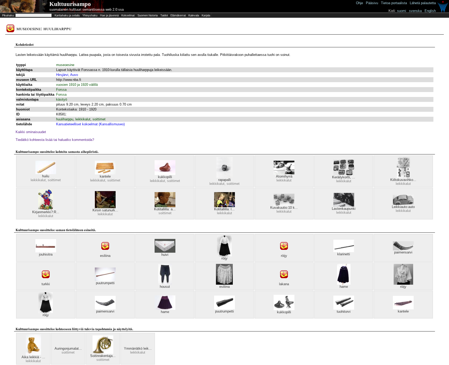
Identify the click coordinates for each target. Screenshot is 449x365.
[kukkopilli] (165, 174)
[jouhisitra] (45, 251)
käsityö (61, 99)
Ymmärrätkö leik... (138, 348)
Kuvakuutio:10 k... (284, 208)
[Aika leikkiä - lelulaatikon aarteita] (33, 354)
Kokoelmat (128, 15)
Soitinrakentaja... (103, 356)
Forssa (61, 90)
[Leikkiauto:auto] (403, 204)
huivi (164, 255)
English (430, 11)
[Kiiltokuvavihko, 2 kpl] (403, 177)
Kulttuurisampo (70, 4)
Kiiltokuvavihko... (403, 180)
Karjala (206, 15)
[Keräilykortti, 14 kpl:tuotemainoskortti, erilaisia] (343, 174)
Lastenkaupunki (343, 209)
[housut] (165, 283)
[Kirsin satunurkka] (105, 207)
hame (344, 287)
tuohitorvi (344, 312)
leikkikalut (82, 119)
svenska (415, 11)
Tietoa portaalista (394, 3)
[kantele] (105, 173)
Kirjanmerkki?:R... (45, 212)
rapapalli (224, 180)
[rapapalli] (224, 177)
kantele (105, 176)
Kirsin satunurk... (105, 210)
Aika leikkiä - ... (33, 357)
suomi (401, 11)
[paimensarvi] (403, 249)
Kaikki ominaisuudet (31, 132)
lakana (284, 284)
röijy (224, 258)
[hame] (344, 283)
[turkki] (46, 281)
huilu (45, 176)
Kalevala (193, 15)
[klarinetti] (343, 251)
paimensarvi (403, 252)
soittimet (99, 119)
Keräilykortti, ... (343, 177)
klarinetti (343, 254)
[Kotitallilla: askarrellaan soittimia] (165, 206)
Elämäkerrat (178, 15)
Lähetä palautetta (423, 3)
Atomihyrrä (284, 176)
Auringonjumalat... (68, 348)
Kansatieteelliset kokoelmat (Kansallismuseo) (90, 124)
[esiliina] (105, 253)
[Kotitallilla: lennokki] (224, 206)
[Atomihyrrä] (284, 173)
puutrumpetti (105, 283)
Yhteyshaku (89, 15)
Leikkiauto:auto (403, 207)
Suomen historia (147, 15)
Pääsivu (372, 3)
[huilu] (45, 173)
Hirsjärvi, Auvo (67, 75)
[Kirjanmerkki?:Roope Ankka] (45, 209)
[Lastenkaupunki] (343, 205)
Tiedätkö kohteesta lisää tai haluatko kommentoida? (55, 140)
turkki (46, 284)
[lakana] (284, 281)
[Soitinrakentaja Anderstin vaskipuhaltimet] (103, 353)
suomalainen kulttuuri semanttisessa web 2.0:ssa (86, 9)
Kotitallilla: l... (224, 209)
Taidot (164, 15)
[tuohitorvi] (343, 308)
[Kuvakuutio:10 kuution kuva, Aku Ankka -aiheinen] (284, 204)
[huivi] (165, 251)
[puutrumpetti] (105, 280)
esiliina (105, 256)
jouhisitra (45, 254)
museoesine (65, 65)
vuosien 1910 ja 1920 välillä (77, 85)
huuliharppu (64, 119)
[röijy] (224, 255)
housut (165, 287)
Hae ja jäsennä (109, 15)
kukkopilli (165, 177)
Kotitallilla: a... (165, 209)
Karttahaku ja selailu (67, 15)
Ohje (359, 3)
